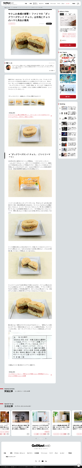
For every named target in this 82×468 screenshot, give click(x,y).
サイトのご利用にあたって (5, 466)
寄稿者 (73, 3)
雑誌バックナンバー (11, 456)
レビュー (61, 14)
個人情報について (14, 466)
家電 (31, 3)
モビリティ (41, 3)
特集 (26, 3)
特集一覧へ (68, 96)
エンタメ (68, 3)
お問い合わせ (42, 466)
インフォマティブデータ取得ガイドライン (24, 466)
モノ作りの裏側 (70, 14)
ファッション (53, 3)
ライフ (58, 3)
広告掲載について (36, 466)
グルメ (63, 3)
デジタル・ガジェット (35, 3)
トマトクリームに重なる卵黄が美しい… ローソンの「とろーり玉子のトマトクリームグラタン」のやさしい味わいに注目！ (29, 115)
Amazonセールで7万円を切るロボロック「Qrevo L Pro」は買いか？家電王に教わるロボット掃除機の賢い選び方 (40, 427)
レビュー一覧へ (68, 45)
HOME (5, 7)
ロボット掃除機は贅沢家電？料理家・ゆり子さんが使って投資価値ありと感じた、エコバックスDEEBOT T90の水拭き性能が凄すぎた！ (61, 427)
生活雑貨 (47, 3)
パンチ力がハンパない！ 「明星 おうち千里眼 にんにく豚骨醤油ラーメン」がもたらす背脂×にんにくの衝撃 (28, 375)
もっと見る (51, 70)
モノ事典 (74, 14)
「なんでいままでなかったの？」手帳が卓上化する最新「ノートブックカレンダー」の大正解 (68, 30)
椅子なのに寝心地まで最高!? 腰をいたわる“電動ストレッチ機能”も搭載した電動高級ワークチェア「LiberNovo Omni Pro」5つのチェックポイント (20, 427)
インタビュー (66, 14)
